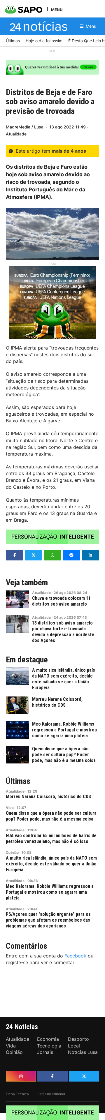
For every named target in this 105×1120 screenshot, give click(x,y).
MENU (56, 9)
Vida (10, 807)
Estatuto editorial (51, 1094)
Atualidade (16, 133)
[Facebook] (52, 1076)
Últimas (18, 781)
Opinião (12, 852)
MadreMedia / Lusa (24, 126)
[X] (84, 1076)
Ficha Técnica (17, 1094)
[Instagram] (21, 1076)
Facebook (75, 956)
